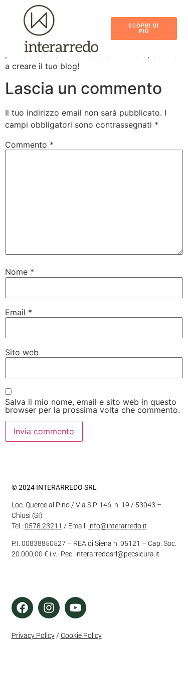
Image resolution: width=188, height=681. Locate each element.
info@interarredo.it (117, 526)
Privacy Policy (33, 635)
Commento (29, 145)
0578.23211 (43, 526)
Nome (19, 272)
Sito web (22, 352)
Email (18, 312)
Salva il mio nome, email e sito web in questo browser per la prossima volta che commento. (92, 406)
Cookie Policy (81, 635)
